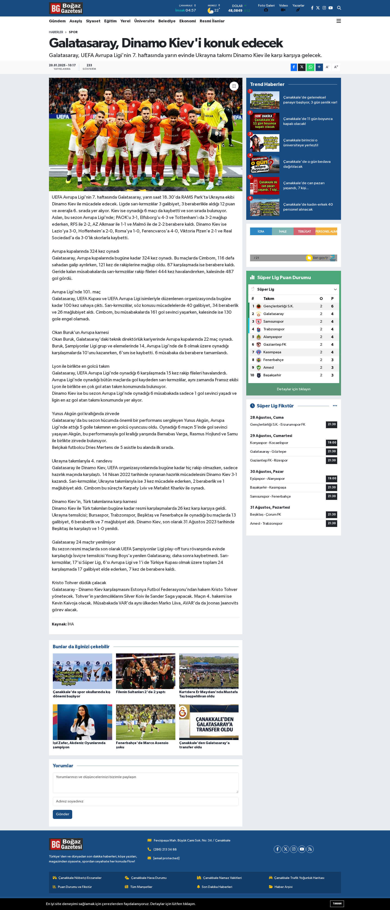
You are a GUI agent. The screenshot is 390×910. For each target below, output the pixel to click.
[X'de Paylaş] (302, 67)
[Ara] (339, 8)
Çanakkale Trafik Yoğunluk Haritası (299, 878)
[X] (285, 849)
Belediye (167, 21)
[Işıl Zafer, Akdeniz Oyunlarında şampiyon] (82, 722)
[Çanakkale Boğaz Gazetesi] (66, 8)
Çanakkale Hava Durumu (149, 878)
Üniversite (144, 21)
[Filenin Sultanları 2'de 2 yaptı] (145, 671)
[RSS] (310, 849)
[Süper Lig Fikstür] (335, 406)
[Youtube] (302, 849)
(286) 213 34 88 (165, 849)
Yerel (125, 21)
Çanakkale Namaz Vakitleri (222, 878)
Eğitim (110, 21)
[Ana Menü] (339, 21)
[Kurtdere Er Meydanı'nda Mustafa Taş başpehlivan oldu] (209, 671)
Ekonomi (187, 21)
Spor (73, 32)
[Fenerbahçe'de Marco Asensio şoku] (145, 722)
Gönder (62, 814)
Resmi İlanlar (212, 21)
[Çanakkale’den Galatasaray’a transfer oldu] (209, 722)
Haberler (56, 32)
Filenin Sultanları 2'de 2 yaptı (140, 692)
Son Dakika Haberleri (217, 887)
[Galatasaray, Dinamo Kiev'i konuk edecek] (145, 134)
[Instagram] (293, 849)
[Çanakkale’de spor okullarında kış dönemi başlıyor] (82, 671)
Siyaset (93, 21)
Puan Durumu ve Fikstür (75, 887)
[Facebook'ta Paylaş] (294, 67)
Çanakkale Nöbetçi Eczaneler (80, 878)
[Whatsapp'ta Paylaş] (310, 67)
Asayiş (76, 21)
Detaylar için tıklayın (294, 389)
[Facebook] (277, 849)
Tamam (337, 903)
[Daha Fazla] (319, 67)
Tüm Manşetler (141, 887)
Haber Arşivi (283, 887)
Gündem (57, 21)
